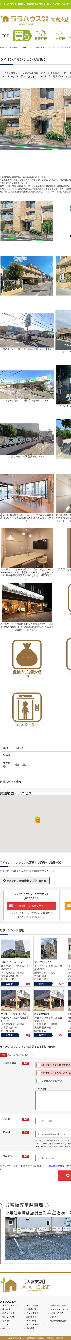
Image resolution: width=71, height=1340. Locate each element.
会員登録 (6, 1321)
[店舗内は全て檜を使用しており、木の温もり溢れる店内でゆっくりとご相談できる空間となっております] (27, 511)
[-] (26, 239)
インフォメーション (35, 1324)
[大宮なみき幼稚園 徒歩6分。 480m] (27, 453)
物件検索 (6, 1309)
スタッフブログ (33, 1313)
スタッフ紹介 (32, 1305)
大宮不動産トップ (10, 1305)
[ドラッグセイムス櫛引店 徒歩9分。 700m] (27, 397)
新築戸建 (41, 38)
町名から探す (8, 1313)
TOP (6, 35)
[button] (37, 820)
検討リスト (7, 1328)
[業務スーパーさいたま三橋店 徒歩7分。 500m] (27, 346)
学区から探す (8, 1317)
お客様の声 (31, 1309)
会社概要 (30, 1328)
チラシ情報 (31, 1321)
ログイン (6, 1324)
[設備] (27, 673)
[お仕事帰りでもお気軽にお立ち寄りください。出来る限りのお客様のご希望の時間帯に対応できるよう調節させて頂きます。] (27, 621)
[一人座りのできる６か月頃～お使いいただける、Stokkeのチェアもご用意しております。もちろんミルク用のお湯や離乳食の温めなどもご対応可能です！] (27, 566)
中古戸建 (59, 38)
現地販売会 (31, 1317)
